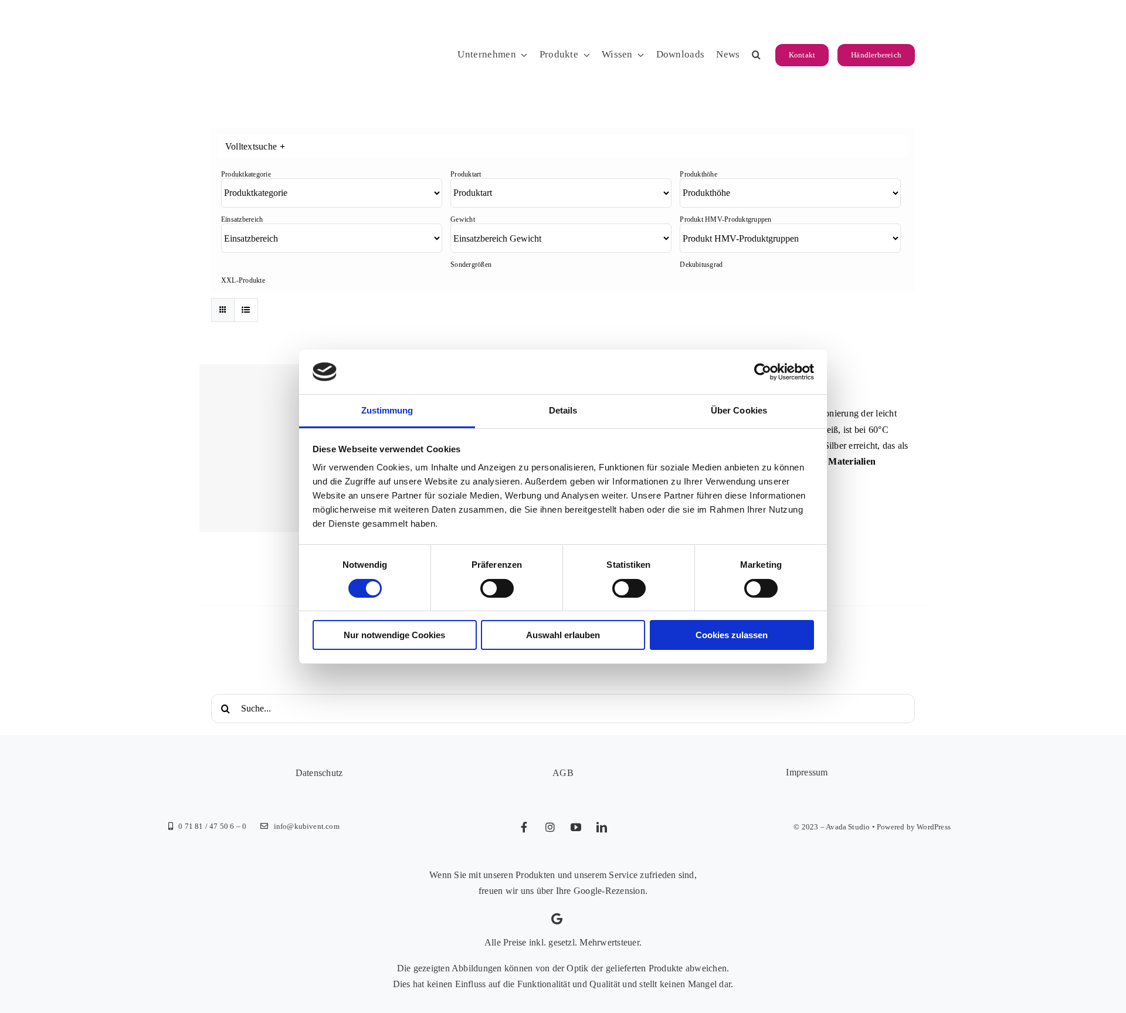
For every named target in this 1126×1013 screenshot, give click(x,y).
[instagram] (550, 827)
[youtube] (576, 827)
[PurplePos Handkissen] (283, 447)
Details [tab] (563, 410)
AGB (563, 773)
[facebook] (524, 827)
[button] (756, 55)
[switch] (497, 588)
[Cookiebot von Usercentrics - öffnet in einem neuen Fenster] (762, 372)
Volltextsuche (255, 146)
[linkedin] (602, 827)
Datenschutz (319, 773)
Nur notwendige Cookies (394, 635)
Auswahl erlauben (563, 635)
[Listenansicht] (246, 310)
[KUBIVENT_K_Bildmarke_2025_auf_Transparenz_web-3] (291, 19)
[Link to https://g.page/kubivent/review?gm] (556, 919)
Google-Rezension (609, 891)
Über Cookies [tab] (739, 410)
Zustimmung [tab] (387, 410)
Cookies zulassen (732, 635)
